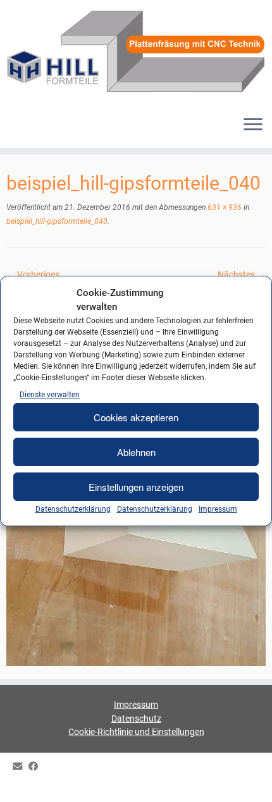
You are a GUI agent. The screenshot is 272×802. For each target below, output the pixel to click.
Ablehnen (136, 452)
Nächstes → (242, 274)
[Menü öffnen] (253, 125)
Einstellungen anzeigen (136, 486)
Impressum (218, 509)
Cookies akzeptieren (136, 417)
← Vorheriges (32, 274)
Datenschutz (136, 718)
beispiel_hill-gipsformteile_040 (57, 221)
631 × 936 (224, 207)
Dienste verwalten (50, 394)
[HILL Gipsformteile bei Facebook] (36, 767)
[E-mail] (20, 767)
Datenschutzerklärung (73, 509)
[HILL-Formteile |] (136, 52)
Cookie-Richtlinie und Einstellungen (136, 732)
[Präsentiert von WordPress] (136, 784)
